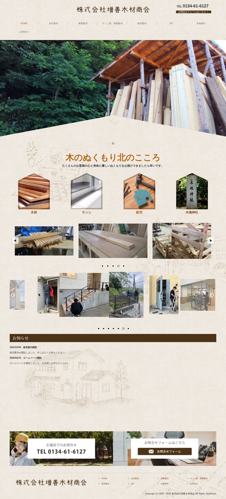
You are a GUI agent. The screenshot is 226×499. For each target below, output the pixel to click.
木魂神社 (201, 23)
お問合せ (24, 32)
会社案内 (53, 23)
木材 (34, 212)
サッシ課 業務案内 (112, 23)
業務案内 (83, 23)
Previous (15, 240)
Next (211, 240)
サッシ (86, 212)
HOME (24, 23)
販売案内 (142, 23)
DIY (171, 23)
